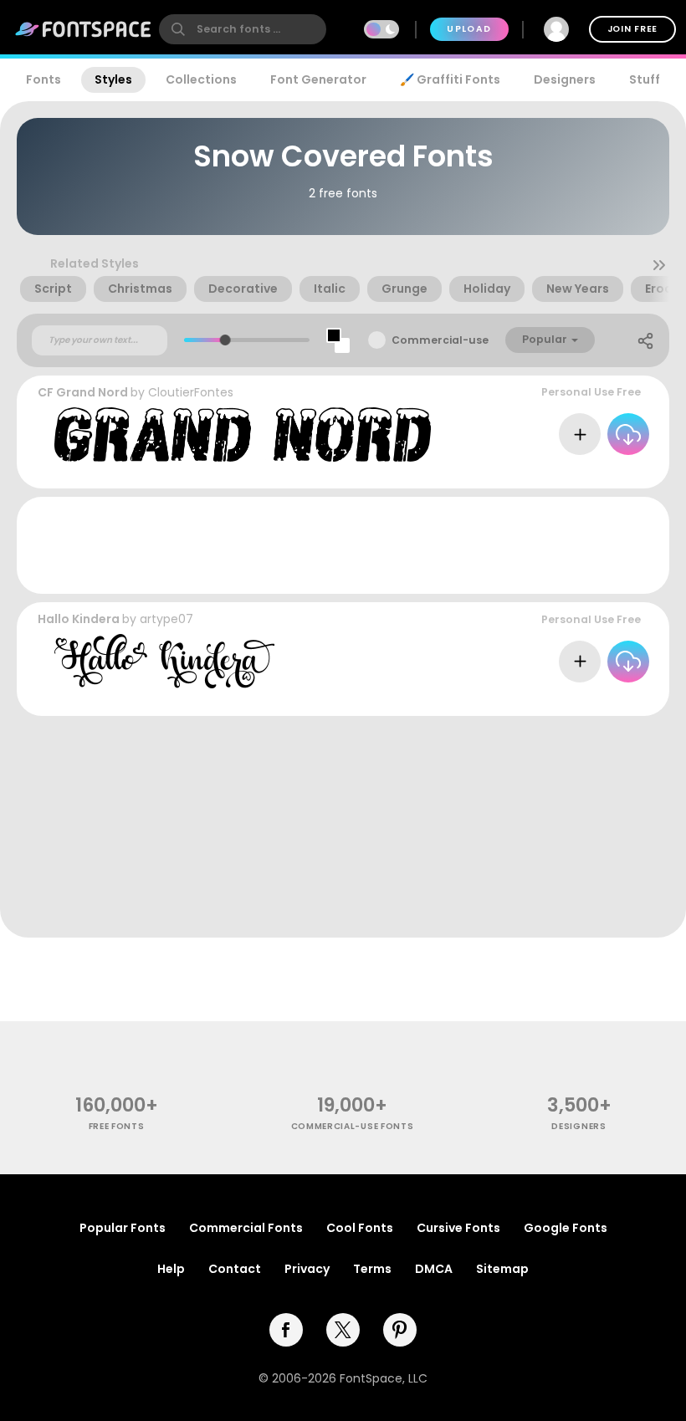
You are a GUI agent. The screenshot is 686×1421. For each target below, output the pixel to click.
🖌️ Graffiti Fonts (450, 79)
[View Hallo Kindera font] (164, 661)
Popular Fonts (122, 1227)
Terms (372, 1268)
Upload (469, 29)
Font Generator (318, 79)
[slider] (225, 340)
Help (171, 1268)
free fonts (117, 1126)
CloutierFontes (190, 392)
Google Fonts (565, 1227)
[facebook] (286, 1330)
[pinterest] (400, 1330)
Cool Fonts (359, 1227)
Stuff (644, 79)
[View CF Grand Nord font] (242, 434)
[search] (242, 29)
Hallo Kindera (79, 619)
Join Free (632, 29)
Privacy (307, 1268)
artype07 (166, 619)
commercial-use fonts (352, 1126)
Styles (113, 79)
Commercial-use (440, 340)
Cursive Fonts (458, 1227)
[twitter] (343, 1330)
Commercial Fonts (246, 1227)
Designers (565, 79)
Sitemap (502, 1268)
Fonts (43, 79)
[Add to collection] (580, 434)
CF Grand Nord (83, 392)
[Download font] (628, 434)
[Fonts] (83, 29)
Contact (234, 1268)
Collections (201, 79)
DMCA (434, 1268)
